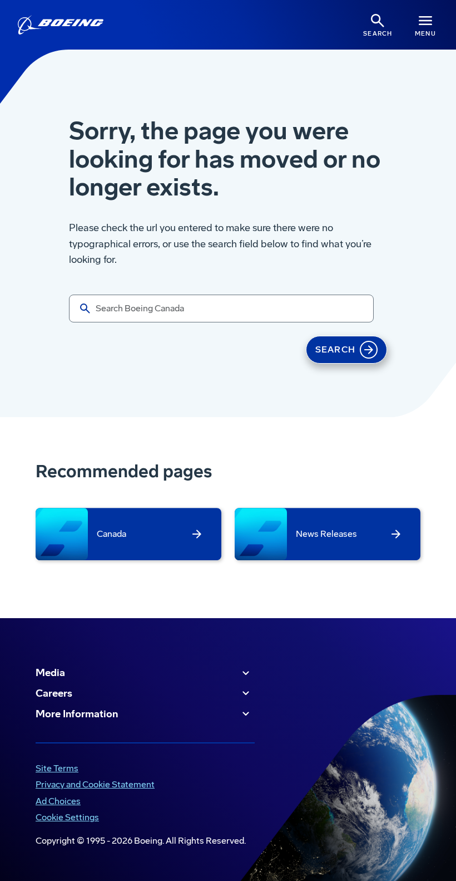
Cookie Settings (67, 817)
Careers (54, 693)
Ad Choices (56, 802)
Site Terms (54, 769)
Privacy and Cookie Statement (93, 785)
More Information (77, 714)
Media (50, 673)
